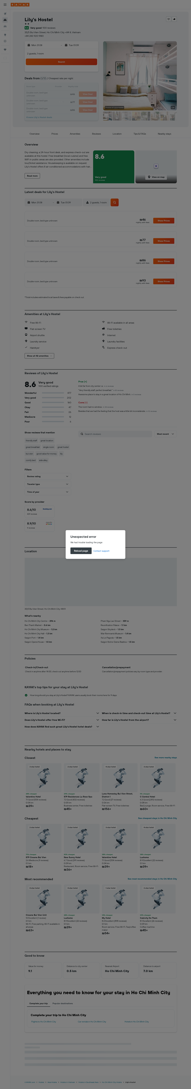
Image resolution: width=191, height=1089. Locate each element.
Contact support (101, 551)
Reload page (81, 550)
